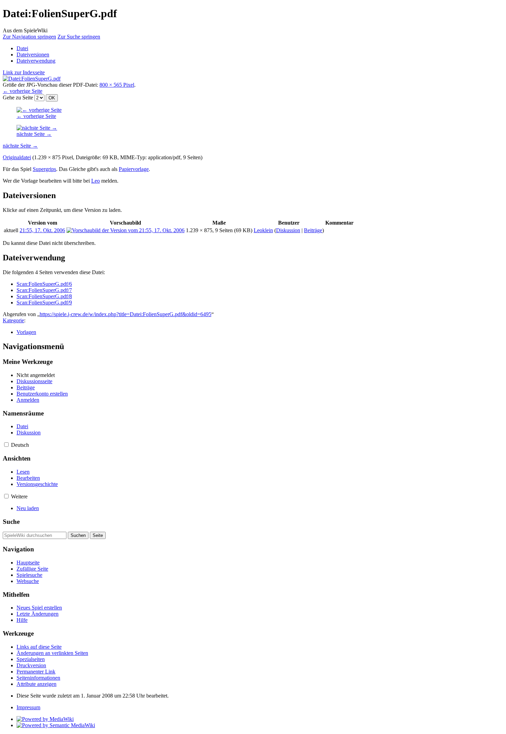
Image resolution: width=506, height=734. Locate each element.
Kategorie (13, 320)
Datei (22, 48)
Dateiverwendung (36, 61)
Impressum (28, 707)
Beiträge (313, 230)
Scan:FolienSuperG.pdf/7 (44, 290)
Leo (95, 181)
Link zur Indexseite (24, 72)
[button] (6, 444)
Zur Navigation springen (29, 37)
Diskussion (288, 230)
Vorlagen (26, 332)
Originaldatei (17, 157)
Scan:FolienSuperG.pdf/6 (44, 284)
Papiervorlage (134, 169)
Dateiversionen (33, 54)
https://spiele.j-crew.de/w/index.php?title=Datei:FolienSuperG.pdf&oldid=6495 (125, 314)
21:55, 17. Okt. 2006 (42, 230)
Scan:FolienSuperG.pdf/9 (44, 302)
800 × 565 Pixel (116, 85)
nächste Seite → (34, 134)
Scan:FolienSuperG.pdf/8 (44, 296)
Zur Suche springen (78, 37)
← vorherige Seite (22, 91)
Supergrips (44, 169)
